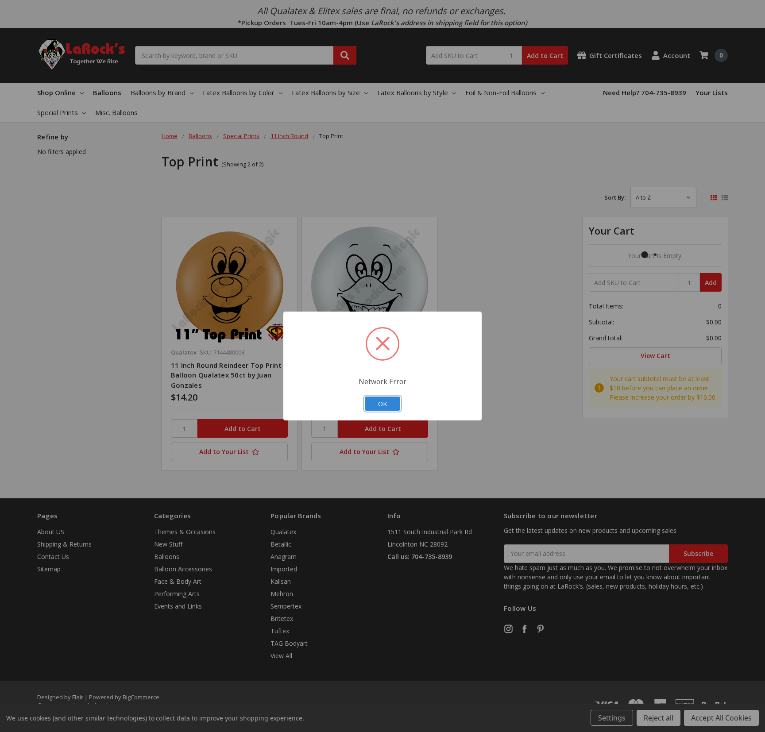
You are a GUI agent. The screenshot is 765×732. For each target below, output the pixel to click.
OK (382, 403)
